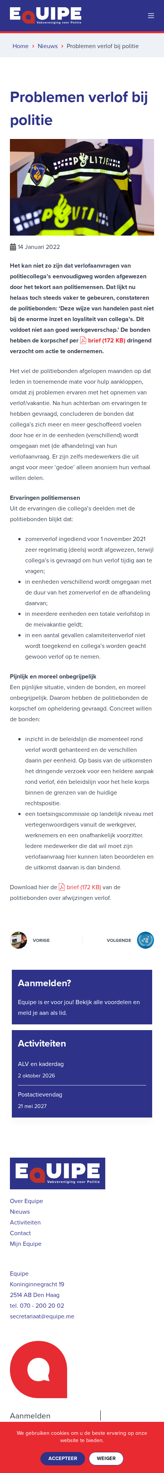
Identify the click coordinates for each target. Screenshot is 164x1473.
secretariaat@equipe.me (42, 1316)
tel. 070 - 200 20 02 (37, 1305)
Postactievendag (40, 1094)
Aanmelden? (44, 983)
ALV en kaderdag (41, 1064)
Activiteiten (42, 1043)
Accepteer (62, 1458)
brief (94, 340)
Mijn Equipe (26, 1243)
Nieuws (20, 1211)
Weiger (106, 1458)
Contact (20, 1233)
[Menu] (151, 16)
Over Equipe (26, 1201)
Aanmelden (30, 1415)
